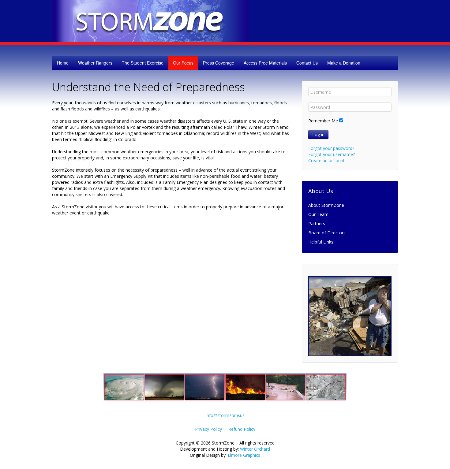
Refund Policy (241, 429)
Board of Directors (327, 233)
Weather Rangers (95, 63)
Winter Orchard (255, 449)
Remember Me (323, 121)
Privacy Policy (208, 429)
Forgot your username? (331, 154)
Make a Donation (343, 63)
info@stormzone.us (225, 415)
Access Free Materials (265, 63)
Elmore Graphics (244, 455)
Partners (316, 223)
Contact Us (307, 63)
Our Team (318, 214)
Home (63, 63)
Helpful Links (320, 242)
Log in (318, 134)
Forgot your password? (331, 148)
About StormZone (326, 205)
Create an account (326, 160)
